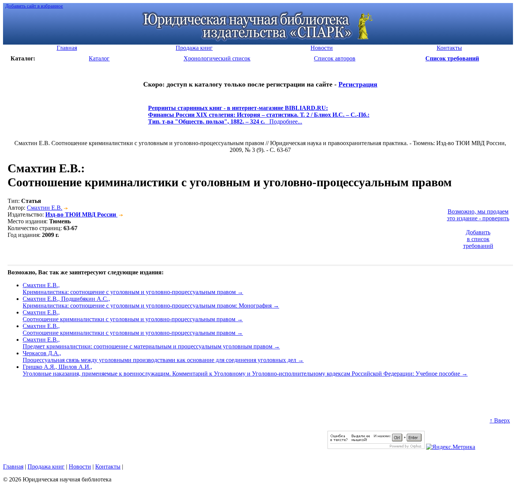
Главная (13, 466)
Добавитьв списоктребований (478, 239)
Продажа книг (46, 466)
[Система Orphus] (376, 447)
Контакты (108, 466)
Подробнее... (258, 118)
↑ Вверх (500, 420)
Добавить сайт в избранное (34, 6)
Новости (80, 466)
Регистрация (357, 84)
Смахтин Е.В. (44, 207)
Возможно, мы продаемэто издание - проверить (478, 214)
